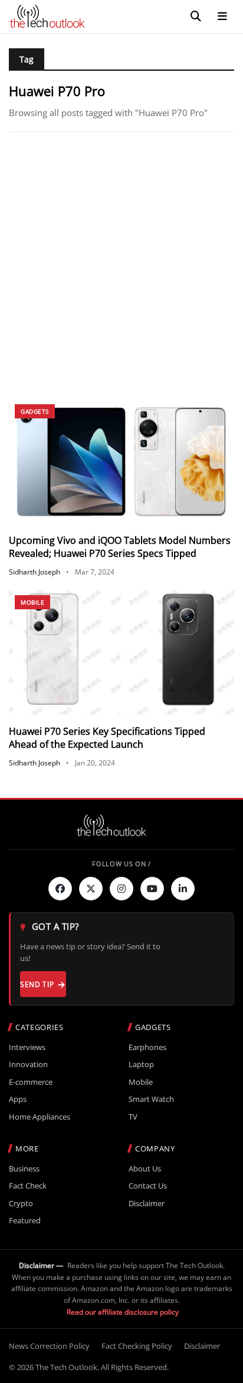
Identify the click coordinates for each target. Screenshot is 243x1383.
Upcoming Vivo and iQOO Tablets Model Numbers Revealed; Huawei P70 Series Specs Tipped (120, 547)
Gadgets (35, 411)
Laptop (141, 1064)
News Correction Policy (49, 1346)
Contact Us (148, 1186)
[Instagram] (121, 888)
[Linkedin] (183, 888)
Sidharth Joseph (34, 572)
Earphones (147, 1047)
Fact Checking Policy (136, 1346)
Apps (18, 1099)
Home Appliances (39, 1117)
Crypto (21, 1204)
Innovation (28, 1064)
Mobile (32, 602)
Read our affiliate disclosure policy (123, 1312)
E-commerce (30, 1082)
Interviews (27, 1047)
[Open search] (196, 16)
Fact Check (28, 1186)
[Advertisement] (121, 265)
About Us (145, 1169)
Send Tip (37, 984)
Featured (25, 1221)
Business (24, 1169)
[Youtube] (152, 888)
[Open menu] (222, 16)
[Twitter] (91, 888)
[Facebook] (60, 888)
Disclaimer (147, 1204)
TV (133, 1117)
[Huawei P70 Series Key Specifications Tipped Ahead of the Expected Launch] (121, 652)
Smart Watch (151, 1099)
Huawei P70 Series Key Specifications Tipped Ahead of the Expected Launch (107, 738)
